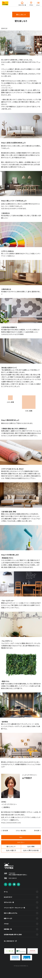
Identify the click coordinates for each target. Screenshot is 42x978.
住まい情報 (30, 846)
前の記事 (5, 830)
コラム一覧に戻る (21, 830)
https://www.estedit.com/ (11, 823)
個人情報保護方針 (9, 941)
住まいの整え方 (11, 850)
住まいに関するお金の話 (31, 850)
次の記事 (36, 830)
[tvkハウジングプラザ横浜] (14, 866)
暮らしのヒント (11, 846)
